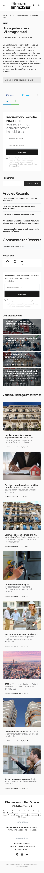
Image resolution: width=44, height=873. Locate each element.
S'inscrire (22, 152)
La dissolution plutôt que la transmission (18, 215)
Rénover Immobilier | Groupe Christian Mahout (22, 804)
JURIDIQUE (23, 830)
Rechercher (8, 177)
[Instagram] (14, 263)
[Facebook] (7, 263)
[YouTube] (27, 854)
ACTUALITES (13, 830)
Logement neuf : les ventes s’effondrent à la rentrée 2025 (20, 199)
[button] (3, 5)
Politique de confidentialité (22, 846)
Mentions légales (22, 843)
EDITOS (9, 827)
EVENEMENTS (18, 827)
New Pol (25, 866)
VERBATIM (28, 827)
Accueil (5, 15)
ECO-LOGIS (32, 830)
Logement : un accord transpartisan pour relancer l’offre (19, 207)
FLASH (12, 15)
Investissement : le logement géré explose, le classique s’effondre (21, 230)
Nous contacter (22, 849)
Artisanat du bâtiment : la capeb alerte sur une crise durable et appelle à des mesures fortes (21, 222)
